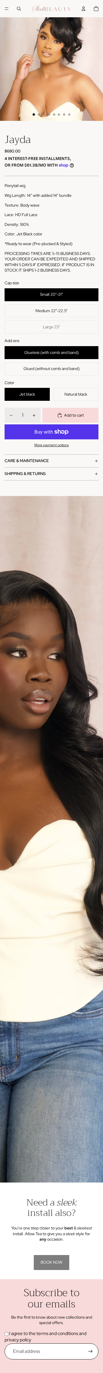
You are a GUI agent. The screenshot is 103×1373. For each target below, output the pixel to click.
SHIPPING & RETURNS (25, 473)
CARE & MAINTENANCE (27, 460)
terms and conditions (56, 1333)
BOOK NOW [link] (51, 1262)
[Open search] (19, 8)
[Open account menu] (83, 8)
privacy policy (18, 1340)
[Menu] (6, 8)
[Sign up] (90, 1351)
